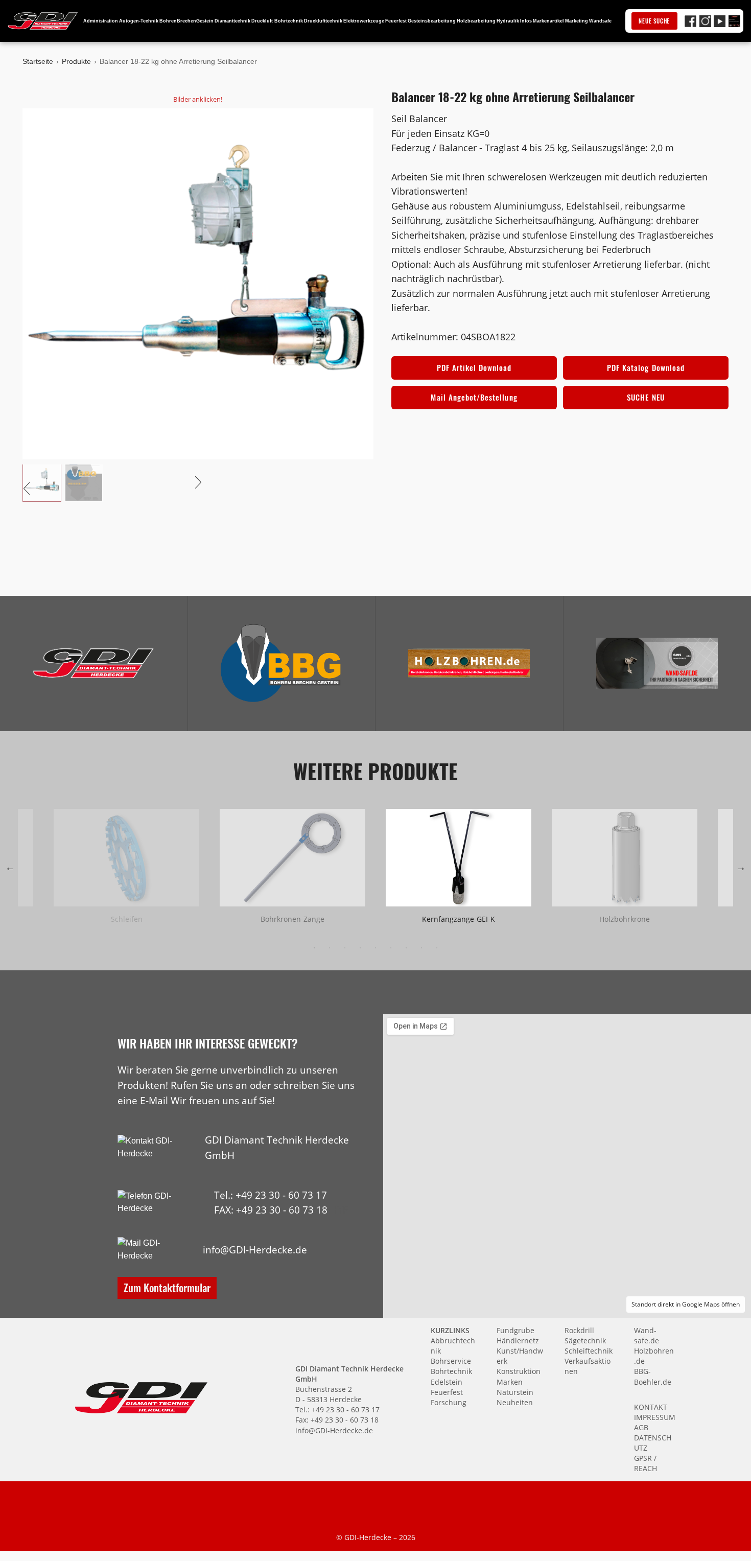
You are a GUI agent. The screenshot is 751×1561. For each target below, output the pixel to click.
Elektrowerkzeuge (363, 21)
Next (741, 867)
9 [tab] (437, 948)
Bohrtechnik (451, 1371)
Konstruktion (519, 1371)
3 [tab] (345, 948)
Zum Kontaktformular (167, 1287)
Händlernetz (518, 1340)
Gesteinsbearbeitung (432, 21)
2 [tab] (329, 948)
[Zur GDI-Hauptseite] (43, 21)
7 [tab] (406, 948)
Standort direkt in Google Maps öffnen (685, 1304)
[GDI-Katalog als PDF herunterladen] (734, 21)
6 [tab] (391, 948)
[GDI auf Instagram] (705, 21)
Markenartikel (548, 21)
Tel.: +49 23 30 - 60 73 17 (270, 1195)
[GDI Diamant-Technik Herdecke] (93, 663)
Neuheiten (515, 1402)
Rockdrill (579, 1330)
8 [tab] (421, 948)
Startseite (37, 61)
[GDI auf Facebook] (690, 21)
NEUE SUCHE (654, 21)
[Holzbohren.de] (469, 663)
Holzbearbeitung (476, 21)
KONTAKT (650, 1407)
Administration (100, 21)
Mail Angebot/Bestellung (474, 397)
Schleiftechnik (589, 1351)
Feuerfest (396, 21)
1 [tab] (314, 948)
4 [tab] (360, 948)
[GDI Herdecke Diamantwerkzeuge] (93, 663)
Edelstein (446, 1382)
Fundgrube (515, 1330)
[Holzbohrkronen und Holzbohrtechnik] (469, 663)
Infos (526, 21)
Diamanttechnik (232, 21)
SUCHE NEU (645, 397)
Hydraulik (508, 21)
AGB (641, 1427)
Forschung (448, 1402)
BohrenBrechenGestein (186, 21)
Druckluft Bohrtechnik (277, 21)
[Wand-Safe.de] (657, 663)
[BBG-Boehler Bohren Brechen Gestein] (281, 663)
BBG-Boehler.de (652, 1376)
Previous (10, 867)
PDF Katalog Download (646, 367)
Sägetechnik (585, 1340)
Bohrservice (451, 1361)
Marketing (576, 21)
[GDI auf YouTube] (719, 21)
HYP (339, 1210)
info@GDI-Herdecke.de (255, 1249)
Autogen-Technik (138, 21)
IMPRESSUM (654, 1417)
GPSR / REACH (645, 1463)
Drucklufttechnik (323, 21)
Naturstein (515, 1392)
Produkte (76, 61)
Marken (510, 1382)
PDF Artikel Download (474, 367)
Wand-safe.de (646, 1335)
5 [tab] (375, 948)
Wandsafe (600, 21)
